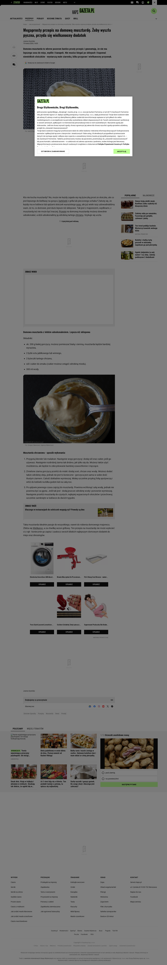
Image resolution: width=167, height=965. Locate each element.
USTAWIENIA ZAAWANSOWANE (53, 151)
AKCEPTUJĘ (121, 151)
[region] (83, 126)
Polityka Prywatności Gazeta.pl (110, 144)
